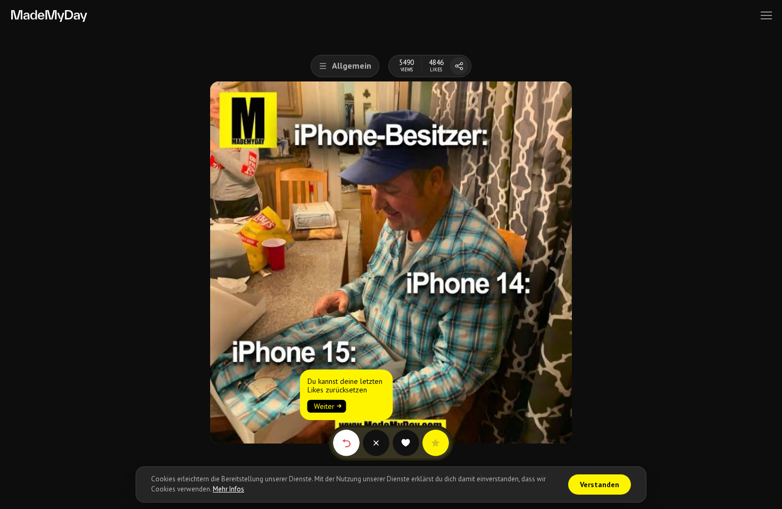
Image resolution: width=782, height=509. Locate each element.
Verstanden (599, 484)
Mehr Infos (228, 489)
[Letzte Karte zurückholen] (346, 443)
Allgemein (351, 65)
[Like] (406, 443)
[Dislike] (376, 443)
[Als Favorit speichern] (435, 443)
